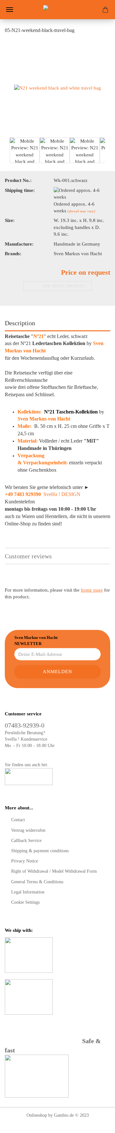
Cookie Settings (25, 902)
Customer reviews (28, 556)
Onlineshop (37, 1115)
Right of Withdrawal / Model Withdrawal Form (54, 871)
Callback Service (26, 840)
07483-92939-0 (24, 725)
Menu (9, 9)
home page (92, 590)
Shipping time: (20, 190)
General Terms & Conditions (37, 881)
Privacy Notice (24, 861)
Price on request (85, 272)
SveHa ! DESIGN (61, 494)
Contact (18, 819)
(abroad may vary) (81, 211)
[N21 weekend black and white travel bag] (57, 87)
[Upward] (97, 1123)
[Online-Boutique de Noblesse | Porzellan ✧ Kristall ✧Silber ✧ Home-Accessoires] (57, 9)
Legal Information (27, 892)
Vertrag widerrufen (28, 830)
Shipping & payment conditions (40, 850)
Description (20, 323)
